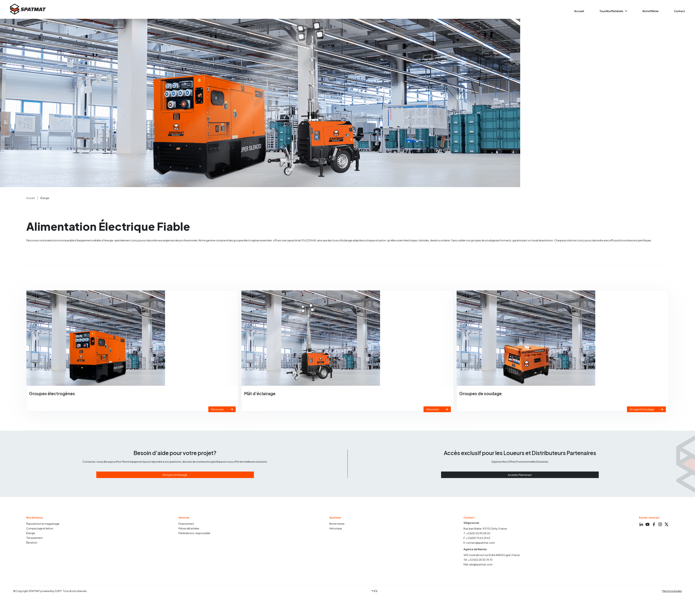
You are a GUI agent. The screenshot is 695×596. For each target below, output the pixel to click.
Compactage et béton (39, 528)
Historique (335, 528)
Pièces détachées (188, 528)
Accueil (579, 11)
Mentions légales (672, 590)
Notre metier (337, 523)
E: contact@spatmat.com (479, 542)
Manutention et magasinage (42, 523)
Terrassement (34, 537)
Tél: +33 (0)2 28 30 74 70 (478, 559)
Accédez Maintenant (520, 474)
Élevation (31, 542)
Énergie (30, 533)
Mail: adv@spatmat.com (478, 564)
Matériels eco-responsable (194, 533)
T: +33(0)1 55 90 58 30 (477, 533)
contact (679, 11)
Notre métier (651, 11)
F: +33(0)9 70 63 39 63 (477, 538)
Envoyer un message (175, 474)
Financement (186, 523)
